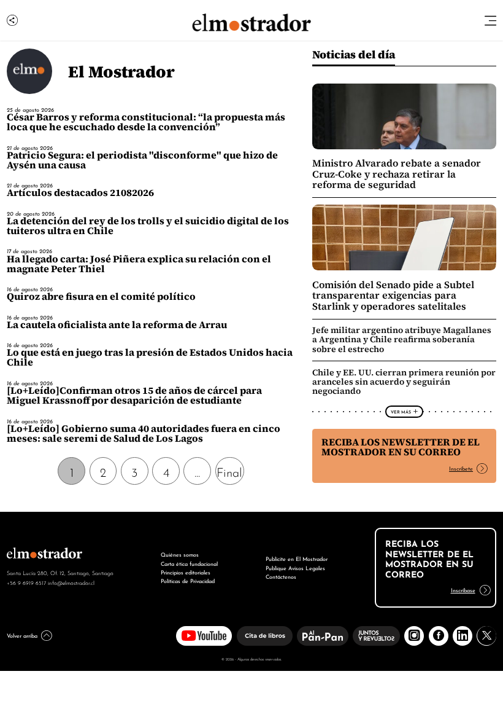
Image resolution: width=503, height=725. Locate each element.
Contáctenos (281, 576)
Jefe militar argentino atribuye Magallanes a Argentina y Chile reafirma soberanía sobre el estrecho (401, 339)
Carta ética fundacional (189, 563)
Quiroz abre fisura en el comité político (101, 296)
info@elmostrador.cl (71, 582)
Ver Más (401, 412)
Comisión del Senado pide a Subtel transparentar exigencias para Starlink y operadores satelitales (393, 295)
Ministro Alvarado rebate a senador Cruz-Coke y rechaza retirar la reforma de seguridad (396, 174)
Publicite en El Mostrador (297, 558)
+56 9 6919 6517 (26, 582)
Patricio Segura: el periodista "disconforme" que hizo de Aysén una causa (142, 160)
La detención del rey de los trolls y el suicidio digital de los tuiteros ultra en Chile (148, 225)
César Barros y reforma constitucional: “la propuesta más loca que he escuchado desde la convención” (146, 122)
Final (229, 471)
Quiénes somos (180, 554)
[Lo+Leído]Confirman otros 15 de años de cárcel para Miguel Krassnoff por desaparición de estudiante (134, 395)
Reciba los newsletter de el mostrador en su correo (400, 447)
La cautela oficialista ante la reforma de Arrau (117, 324)
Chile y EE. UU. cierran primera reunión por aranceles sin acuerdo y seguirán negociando (404, 381)
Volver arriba (22, 635)
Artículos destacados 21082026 (80, 192)
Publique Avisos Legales (295, 567)
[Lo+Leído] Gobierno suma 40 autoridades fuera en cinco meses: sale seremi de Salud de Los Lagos (143, 433)
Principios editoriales (185, 572)
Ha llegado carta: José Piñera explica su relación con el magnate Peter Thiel (139, 264)
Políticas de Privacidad (188, 580)
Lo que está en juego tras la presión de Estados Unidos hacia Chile (150, 357)
